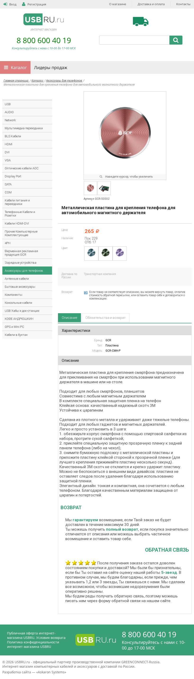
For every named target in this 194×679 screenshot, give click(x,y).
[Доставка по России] (141, 21)
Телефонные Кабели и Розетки (20, 213)
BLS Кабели (13, 136)
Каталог (19, 67)
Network (10, 120)
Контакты (183, 4)
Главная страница (16, 81)
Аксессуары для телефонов (64, 81)
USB (8, 104)
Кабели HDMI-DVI (17, 223)
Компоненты (13, 294)
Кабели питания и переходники (17, 202)
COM (8, 192)
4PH (7, 243)
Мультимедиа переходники (24, 128)
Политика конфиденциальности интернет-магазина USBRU (33, 644)
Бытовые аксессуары (20, 286)
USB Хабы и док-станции (22, 310)
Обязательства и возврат (105, 318)
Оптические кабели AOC (22, 168)
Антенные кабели (17, 278)
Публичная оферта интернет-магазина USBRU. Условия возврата (36, 635)
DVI (7, 152)
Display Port (13, 176)
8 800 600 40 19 (44, 40)
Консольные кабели (18, 302)
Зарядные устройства (20, 262)
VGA (8, 160)
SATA (8, 184)
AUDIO (9, 112)
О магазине (117, 4)
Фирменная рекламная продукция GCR (21, 252)
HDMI (8, 144)
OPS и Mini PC (14, 327)
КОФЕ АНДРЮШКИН (19, 319)
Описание (69, 318)
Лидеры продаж (50, 67)
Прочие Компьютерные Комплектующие (21, 233)
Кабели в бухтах (16, 335)
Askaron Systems (51, 672)
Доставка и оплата (151, 4)
